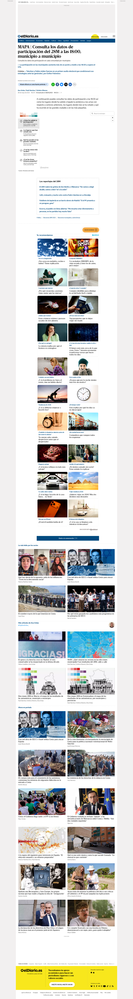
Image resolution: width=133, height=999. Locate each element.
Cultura (53, 40)
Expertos (106, 963)
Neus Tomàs (22, 819)
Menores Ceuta (47, 2)
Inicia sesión (104, 36)
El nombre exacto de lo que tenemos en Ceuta (37, 614)
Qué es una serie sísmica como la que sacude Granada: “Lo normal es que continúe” (90, 856)
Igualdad (66, 40)
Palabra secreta (100, 963)
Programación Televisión (73, 963)
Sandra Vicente (22, 896)
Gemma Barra (71, 859)
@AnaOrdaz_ (24, 625)
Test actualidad (82, 963)
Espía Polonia (92, 2)
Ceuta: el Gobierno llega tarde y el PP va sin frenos (38, 816)
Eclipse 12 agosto (38, 963)
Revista (64, 995)
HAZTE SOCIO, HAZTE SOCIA (62, 985)
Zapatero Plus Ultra (84, 2)
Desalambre (74, 40)
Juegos (89, 40)
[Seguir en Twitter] (94, 986)
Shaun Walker (71, 932)
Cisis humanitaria (39, 2)
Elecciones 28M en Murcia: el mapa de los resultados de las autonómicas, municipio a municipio (40, 697)
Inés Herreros (71, 780)
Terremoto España (63, 2)
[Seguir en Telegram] (99, 986)
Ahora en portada (24, 707)
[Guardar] (74, 84)
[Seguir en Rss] (113, 986)
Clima (59, 40)
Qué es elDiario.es (26, 992)
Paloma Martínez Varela (25, 582)
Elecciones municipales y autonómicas (69, 217)
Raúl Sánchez (30, 90)
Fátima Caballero (23, 664)
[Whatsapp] (53, 84)
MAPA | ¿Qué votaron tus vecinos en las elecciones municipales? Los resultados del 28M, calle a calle (87, 661)
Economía (39, 40)
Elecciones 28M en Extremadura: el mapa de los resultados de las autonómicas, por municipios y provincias (86, 698)
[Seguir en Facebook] (96, 986)
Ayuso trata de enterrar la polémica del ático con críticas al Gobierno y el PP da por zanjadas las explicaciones (90, 892)
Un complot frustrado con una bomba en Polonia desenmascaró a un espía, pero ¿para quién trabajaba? (89, 929)
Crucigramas (31, 963)
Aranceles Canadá (100, 2)
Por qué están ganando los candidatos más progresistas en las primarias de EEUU (90, 615)
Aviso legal (82, 992)
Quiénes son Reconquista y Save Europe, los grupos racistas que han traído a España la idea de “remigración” (41, 892)
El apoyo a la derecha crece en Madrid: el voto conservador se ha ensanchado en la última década (38, 661)
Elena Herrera (22, 932)
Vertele (82, 40)
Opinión (46, 40)
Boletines (70, 995)
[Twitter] (66, 84)
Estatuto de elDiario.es (59, 992)
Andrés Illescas (22, 784)
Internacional (30, 40)
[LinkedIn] (70, 84)
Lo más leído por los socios (28, 545)
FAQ (101, 992)
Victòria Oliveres (41, 90)
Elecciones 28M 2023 (49, 217)
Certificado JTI (78, 995)
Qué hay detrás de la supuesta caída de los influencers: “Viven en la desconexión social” (40, 578)
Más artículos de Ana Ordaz (28, 623)
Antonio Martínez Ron (24, 859)
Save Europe (70, 2)
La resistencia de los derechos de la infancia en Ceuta (88, 778)
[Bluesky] (61, 84)
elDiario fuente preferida (52, 963)
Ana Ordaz (21, 90)
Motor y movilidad (113, 963)
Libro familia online (63, 963)
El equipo (35, 992)
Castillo (44, 963)
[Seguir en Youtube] (104, 986)
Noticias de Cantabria (91, 963)
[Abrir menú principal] (114, 36)
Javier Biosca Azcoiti (73, 582)
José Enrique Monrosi (73, 746)
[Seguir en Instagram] (101, 986)
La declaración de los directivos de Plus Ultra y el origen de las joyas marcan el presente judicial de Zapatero (40, 929)
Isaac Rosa (21, 616)
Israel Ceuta (32, 2)
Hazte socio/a (95, 36)
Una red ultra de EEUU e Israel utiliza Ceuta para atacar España (90, 578)
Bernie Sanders (71, 618)
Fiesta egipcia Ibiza (115, 2)
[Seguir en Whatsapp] (110, 986)
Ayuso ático (76, 2)
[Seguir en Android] (91, 972)
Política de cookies (48, 995)
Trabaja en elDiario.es (45, 992)
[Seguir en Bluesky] (91, 986)
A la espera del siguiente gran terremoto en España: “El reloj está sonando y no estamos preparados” (40, 856)
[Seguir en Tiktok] (107, 986)
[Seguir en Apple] (93, 972)
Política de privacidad (92, 992)
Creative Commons (72, 992)
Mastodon (87, 995)
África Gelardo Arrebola (74, 896)
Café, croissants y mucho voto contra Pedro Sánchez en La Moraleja (65, 195)
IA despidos (107, 2)
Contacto (57, 995)
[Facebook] (57, 84)
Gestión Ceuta (55, 2)
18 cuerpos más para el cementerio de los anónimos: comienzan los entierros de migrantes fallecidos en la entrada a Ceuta (39, 780)
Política (21, 40)
